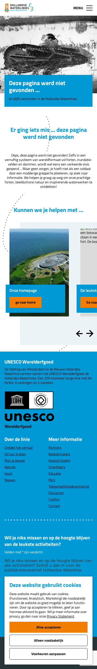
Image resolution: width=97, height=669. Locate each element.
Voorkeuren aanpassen (48, 653)
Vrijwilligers (56, 466)
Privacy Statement (60, 616)
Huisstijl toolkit (59, 460)
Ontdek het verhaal (18, 447)
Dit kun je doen (15, 454)
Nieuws (9, 479)
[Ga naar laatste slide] (79, 334)
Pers (51, 479)
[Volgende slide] (90, 334)
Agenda (9, 466)
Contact (54, 505)
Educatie (54, 473)
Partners (54, 447)
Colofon (54, 499)
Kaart (8, 473)
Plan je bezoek (14, 460)
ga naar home (25, 302)
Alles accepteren (48, 627)
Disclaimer (56, 492)
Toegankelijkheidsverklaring (68, 486)
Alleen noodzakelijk (48, 640)
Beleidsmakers (59, 454)
